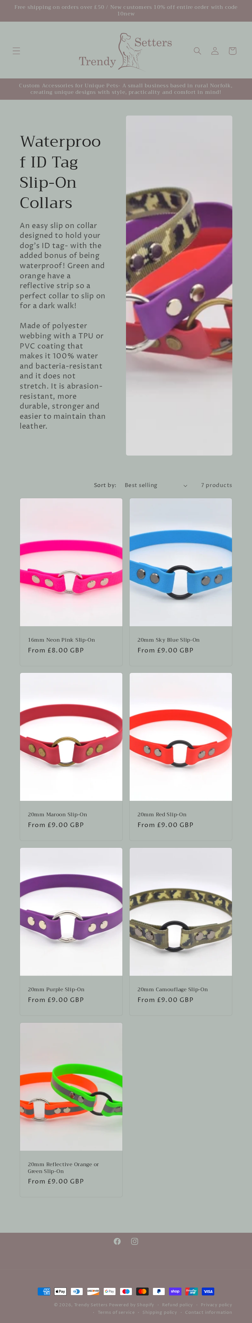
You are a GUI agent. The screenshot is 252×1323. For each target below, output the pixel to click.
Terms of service (116, 1312)
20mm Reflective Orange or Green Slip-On (63, 1168)
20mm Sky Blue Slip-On (168, 640)
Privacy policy (216, 1305)
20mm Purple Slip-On (56, 989)
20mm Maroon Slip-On (57, 815)
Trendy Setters (91, 1305)
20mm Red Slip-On (162, 815)
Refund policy (177, 1305)
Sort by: (105, 485)
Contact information (208, 1312)
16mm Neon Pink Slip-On (61, 640)
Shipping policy (159, 1312)
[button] (16, 51)
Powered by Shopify (131, 1305)
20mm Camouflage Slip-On (172, 989)
